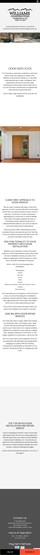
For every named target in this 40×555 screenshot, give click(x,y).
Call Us (10, 552)
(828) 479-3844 (22, 525)
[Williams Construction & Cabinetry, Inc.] (20, 14)
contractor (32, 451)
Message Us (30, 552)
